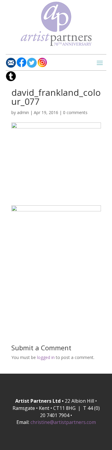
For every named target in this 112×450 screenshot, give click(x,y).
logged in (46, 357)
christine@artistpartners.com (63, 422)
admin (23, 112)
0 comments (75, 112)
